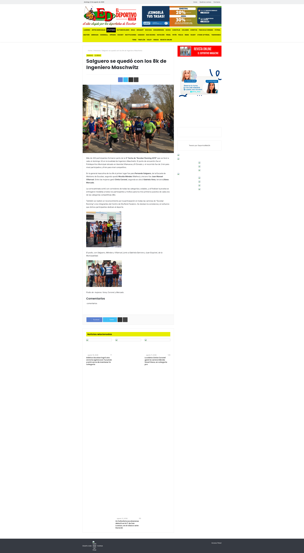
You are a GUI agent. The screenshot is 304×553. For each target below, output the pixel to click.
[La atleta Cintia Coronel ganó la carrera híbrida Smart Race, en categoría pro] (157, 346)
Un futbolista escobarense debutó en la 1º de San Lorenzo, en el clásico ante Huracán (127, 524)
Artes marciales (98, 30)
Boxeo (168, 30)
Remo (187, 35)
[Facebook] (107, 2)
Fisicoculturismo (206, 30)
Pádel (168, 35)
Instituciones (130, 35)
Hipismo (113, 35)
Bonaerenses (158, 30)
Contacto (217, 2)
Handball (104, 35)
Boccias (148, 30)
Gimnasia (94, 35)
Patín (174, 35)
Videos (156, 40)
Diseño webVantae (93, 546)
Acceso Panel (216, 543)
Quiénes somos (205, 2)
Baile (133, 30)
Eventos (193, 30)
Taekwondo (216, 35)
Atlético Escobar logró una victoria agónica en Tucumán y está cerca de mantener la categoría (99, 361)
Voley (149, 40)
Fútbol (217, 30)
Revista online (166, 40)
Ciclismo (185, 30)
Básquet (140, 30)
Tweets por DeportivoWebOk (199, 145)
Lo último (98, 55)
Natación (160, 35)
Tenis (134, 40)
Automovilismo (123, 30)
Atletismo (111, 30)
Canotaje (176, 30)
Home (89, 50)
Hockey (120, 35)
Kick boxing (150, 35)
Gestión (86, 35)
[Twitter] (111, 2)
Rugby (193, 35)
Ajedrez (87, 30)
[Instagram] (115, 2)
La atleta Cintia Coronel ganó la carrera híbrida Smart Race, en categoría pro (156, 361)
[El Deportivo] (110, 15)
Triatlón (141, 40)
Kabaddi (141, 35)
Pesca (180, 35)
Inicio (195, 2)
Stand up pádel (203, 35)
